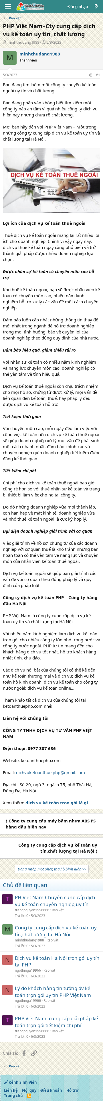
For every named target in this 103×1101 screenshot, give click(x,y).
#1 (98, 74)
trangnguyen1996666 (32, 910)
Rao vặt (58, 910)
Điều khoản (51, 1090)
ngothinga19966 (28, 970)
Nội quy (29, 1090)
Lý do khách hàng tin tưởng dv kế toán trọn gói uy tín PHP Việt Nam (53, 991)
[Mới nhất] (96, 6)
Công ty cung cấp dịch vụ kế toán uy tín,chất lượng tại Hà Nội (56, 931)
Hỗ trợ (72, 1090)
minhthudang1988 (23, 42)
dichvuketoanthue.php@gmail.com (50, 772)
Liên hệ (11, 1090)
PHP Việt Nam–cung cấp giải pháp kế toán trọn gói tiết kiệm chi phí (56, 1022)
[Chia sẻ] (90, 75)
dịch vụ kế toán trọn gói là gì (56, 802)
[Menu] (8, 6)
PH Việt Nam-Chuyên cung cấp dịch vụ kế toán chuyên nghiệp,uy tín (55, 901)
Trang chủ (13, 1095)
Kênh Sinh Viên (22, 1082)
